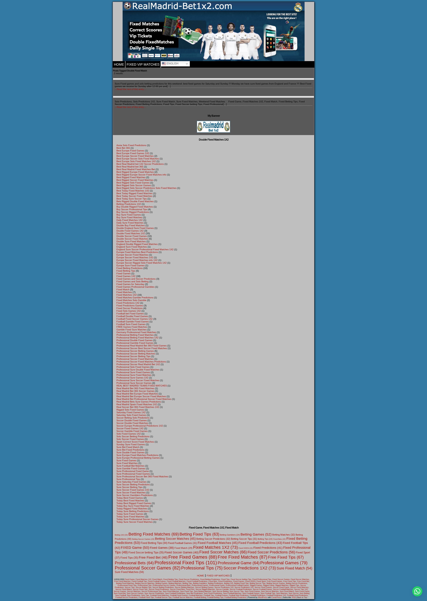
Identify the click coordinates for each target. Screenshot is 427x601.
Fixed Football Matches (218, 543)
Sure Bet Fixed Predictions (130, 449)
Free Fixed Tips (286, 557)
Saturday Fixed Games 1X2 (131, 412)
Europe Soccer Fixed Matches (132, 254)
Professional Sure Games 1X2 (132, 377)
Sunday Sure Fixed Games (130, 444)
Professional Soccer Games (147, 567)
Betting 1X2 (121, 535)
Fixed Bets (279, 539)
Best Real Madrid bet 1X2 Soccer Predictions (140, 164)
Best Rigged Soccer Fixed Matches (134, 180)
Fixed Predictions (268, 547)
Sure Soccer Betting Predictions (133, 484)
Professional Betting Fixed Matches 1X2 (137, 337)
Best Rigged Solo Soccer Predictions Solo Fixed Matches (146, 188)
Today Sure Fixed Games (129, 514)
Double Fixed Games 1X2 (130, 230)
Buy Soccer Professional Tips (131, 209)
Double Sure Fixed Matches (131, 241)
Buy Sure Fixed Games (128, 214)
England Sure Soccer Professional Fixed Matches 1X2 (144, 249)
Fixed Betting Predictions (129, 268)
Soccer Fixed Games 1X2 (129, 428)
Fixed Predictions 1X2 (127, 303)
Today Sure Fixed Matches (130, 516)
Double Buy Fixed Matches (130, 225)
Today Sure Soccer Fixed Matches (134, 522)
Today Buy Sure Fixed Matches (132, 506)
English (172, 63)
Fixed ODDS (246, 548)
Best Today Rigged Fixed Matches (134, 193)
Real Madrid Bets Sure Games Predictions (138, 401)
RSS (294, 597)
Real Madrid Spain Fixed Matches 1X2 (136, 404)
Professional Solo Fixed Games (133, 367)
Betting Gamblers (230, 535)
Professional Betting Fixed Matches (135, 335)
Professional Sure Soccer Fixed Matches (137, 380)
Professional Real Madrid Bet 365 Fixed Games (141, 345)
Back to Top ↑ (302, 597)
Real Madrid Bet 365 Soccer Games (135, 391)
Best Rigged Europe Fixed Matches (135, 172)
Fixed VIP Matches (143, 64)
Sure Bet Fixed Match (127, 447)
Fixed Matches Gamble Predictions (134, 297)
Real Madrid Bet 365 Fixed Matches (135, 388)
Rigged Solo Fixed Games (130, 409)
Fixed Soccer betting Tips (146, 552)
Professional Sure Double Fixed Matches (137, 369)
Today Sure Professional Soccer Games (137, 519)
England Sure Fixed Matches (131, 246)
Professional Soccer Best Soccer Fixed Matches (141, 348)
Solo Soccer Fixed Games (130, 439)
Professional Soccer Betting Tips (133, 356)
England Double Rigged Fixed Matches (137, 244)
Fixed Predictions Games (129, 305)
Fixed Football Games (182, 543)
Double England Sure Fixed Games (135, 228)
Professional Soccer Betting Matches (135, 353)
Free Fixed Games (192, 557)
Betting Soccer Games (143, 539)
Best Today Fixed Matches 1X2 (132, 190)
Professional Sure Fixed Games (133, 372)
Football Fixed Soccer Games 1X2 (134, 319)
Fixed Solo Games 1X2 (128, 311)
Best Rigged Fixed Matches (130, 177)
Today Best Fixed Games (129, 497)
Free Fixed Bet (153, 557)
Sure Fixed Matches (127, 463)
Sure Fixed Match (294, 568)
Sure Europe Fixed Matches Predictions (137, 455)
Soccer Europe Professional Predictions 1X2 (139, 425)
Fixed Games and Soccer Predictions (136, 278)
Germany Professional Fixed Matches (136, 332)
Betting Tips (265, 539)
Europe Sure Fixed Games (130, 265)
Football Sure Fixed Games (130, 324)
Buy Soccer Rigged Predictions (132, 212)
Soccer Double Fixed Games (131, 420)
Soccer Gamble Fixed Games (132, 431)
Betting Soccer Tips (244, 538)
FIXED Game (135, 547)
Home (119, 64)
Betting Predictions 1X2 (128, 204)
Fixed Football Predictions (260, 543)
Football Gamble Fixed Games (132, 321)
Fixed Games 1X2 (125, 276)
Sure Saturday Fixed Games (131, 481)
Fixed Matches (124, 292)
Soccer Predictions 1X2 (249, 568)
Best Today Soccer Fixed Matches (134, 196)
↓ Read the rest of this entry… (130, 89)
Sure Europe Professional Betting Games (138, 457)
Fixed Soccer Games (181, 552)
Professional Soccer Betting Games (135, 351)
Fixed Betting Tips (125, 270)
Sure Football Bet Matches (130, 465)
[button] (417, 591)
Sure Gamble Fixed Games (130, 468)
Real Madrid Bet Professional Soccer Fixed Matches (143, 399)
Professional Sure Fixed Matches (133, 375)
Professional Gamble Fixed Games (134, 343)
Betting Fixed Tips (199, 534)
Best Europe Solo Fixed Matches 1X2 (136, 161)
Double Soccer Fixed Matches (132, 238)
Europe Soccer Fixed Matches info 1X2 (137, 260)
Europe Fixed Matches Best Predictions (137, 252)
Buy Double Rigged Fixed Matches (134, 206)
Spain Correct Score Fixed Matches (135, 441)
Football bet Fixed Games (130, 313)
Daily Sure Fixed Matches (129, 222)
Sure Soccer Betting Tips (129, 487)
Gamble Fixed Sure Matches (131, 329)
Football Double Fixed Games (132, 316)
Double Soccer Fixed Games (131, 236)
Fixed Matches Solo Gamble (131, 300)
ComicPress (276, 597)
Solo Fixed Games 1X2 (128, 433)
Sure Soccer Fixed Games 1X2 (132, 489)
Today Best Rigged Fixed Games (133, 503)
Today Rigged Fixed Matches (131, 508)
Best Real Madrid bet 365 (129, 166)
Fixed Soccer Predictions (129, 308)
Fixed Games (123, 273)
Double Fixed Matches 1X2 (130, 233)
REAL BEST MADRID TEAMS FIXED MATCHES (141, 385)
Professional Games (284, 562)
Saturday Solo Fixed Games (131, 415)
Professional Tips (202, 568)
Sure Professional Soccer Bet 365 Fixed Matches (142, 476)
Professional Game (239, 563)
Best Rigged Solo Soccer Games (133, 185)
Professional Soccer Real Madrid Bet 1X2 (138, 364)
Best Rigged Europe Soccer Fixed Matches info (141, 174)
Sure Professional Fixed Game (132, 471)
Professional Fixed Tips (185, 562)
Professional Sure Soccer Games (133, 383)
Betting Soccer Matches (175, 538)
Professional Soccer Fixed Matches (135, 359)
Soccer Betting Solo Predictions (132, 417)
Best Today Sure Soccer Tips (131, 198)
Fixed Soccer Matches (223, 552)
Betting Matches (283, 534)
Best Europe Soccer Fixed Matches (135, 156)
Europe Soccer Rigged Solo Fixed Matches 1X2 (141, 262)
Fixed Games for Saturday (130, 284)
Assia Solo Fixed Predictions (131, 145)
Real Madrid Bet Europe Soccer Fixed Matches (141, 396)
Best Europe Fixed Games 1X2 (132, 153)
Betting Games (256, 534)
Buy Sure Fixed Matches (129, 217)
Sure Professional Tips (128, 479)
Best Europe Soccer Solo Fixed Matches (137, 158)
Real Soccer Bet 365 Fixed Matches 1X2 (137, 407)
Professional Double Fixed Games (134, 340)
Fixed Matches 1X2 (126, 294)
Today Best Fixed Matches (130, 500)
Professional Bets (134, 563)
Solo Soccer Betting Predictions (132, 436)
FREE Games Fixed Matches (131, 327)
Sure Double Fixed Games (130, 452)
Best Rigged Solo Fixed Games (132, 182)
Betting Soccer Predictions (213, 538)
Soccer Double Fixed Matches (132, 423)
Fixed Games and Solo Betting (132, 281)
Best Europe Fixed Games (130, 150)
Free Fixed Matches (242, 557)
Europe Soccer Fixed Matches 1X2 (134, 257)
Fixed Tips (129, 557)
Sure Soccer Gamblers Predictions (134, 495)
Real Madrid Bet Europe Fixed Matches (137, 393)
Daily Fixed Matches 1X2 (129, 220)
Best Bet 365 (123, 148)
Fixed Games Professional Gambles (135, 286)
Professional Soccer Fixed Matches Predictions (141, 361)
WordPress (262, 597)
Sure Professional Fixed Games (133, 473)
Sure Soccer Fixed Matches (131, 492)
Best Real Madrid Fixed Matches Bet (135, 169)
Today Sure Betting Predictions (132, 511)
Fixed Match (122, 289)
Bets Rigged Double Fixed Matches (135, 201)
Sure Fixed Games (126, 460)
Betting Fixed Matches (153, 534)
